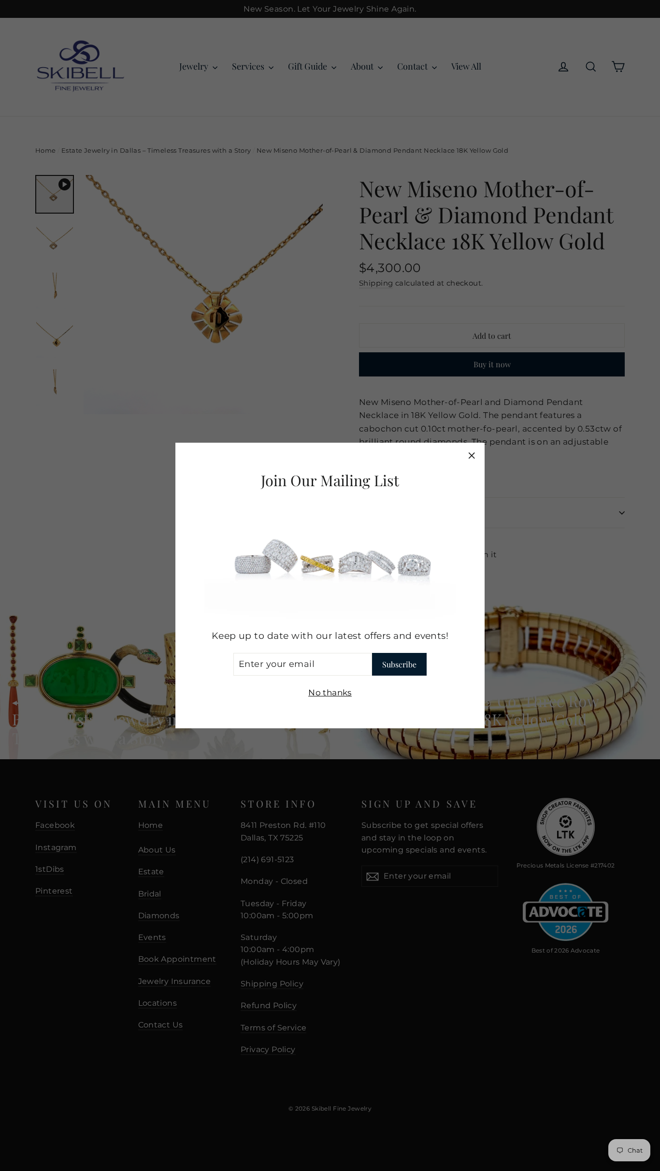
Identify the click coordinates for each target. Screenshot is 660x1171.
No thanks (330, 692)
